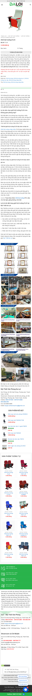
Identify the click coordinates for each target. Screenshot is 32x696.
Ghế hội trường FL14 (8, 514)
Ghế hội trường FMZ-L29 (23, 473)
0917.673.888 (18, 400)
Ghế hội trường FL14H (8, 493)
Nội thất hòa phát (18, 607)
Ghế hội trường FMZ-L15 (23, 554)
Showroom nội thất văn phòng (10, 591)
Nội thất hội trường (13, 36)
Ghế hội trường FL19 (8, 554)
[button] (2, 5)
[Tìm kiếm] (30, 4)
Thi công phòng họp (7, 603)
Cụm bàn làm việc (11, 599)
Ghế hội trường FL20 (8, 473)
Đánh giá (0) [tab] (4, 92)
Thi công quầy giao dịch (21, 603)
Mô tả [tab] (2, 89)
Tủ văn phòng (10, 595)
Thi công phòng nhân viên (22, 601)
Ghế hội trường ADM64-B (23, 534)
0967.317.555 (9, 400)
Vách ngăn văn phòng (23, 605)
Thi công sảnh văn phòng (8, 605)
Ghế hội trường (25, 36)
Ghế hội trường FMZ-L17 (8, 534)
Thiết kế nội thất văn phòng (9, 597)
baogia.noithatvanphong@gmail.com (14, 405)
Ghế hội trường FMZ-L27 (23, 514)
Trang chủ (4, 36)
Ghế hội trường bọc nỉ (19, 78)
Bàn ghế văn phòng (6, 593)
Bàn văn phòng (17, 593)
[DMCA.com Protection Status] (5, 665)
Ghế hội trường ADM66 (23, 493)
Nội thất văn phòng (6, 607)
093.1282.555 (5, 401)
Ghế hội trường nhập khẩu (8, 37)
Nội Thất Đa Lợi (7, 238)
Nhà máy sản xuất (25, 591)
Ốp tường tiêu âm (22, 599)
